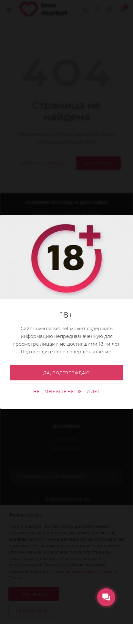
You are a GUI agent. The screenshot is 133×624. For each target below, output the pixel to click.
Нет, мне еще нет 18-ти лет (66, 391)
